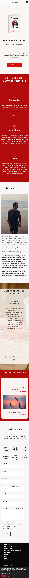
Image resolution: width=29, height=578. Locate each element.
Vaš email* (4, 493)
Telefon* (4, 501)
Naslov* (4, 478)
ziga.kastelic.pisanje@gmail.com (12, 550)
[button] (27, 2)
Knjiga (5, 558)
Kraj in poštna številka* (10, 486)
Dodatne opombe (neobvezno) (12, 509)
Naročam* (11, 525)
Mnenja (6, 560)
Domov (6, 554)
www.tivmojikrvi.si (8, 548)
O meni (6, 556)
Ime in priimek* (6, 463)
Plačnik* (4, 471)
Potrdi (4, 575)
